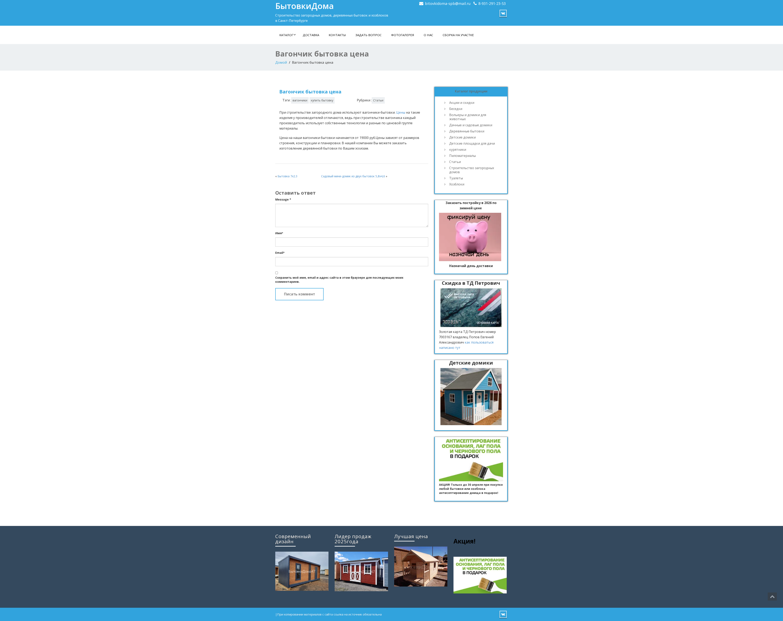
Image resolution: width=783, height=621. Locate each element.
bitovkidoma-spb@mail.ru (448, 3)
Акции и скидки (461, 103)
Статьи (378, 100)
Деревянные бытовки (466, 131)
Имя (279, 233)
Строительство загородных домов (471, 170)
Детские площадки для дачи (472, 143)
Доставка (311, 35)
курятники (457, 149)
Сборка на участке (458, 35)
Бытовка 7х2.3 (287, 176)
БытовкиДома (304, 5)
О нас (428, 35)
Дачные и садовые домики (470, 125)
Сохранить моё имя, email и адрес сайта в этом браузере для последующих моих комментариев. (339, 280)
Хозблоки (456, 184)
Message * (283, 199)
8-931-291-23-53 (492, 3)
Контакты (337, 35)
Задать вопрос (368, 35)
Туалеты (456, 178)
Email (279, 253)
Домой (281, 62)
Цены (400, 112)
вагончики (300, 100)
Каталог (286, 35)
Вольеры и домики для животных (467, 117)
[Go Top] (772, 596)
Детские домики (462, 137)
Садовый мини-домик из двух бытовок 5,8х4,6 (353, 176)
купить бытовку (322, 100)
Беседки (455, 109)
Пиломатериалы (462, 156)
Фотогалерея (402, 35)
